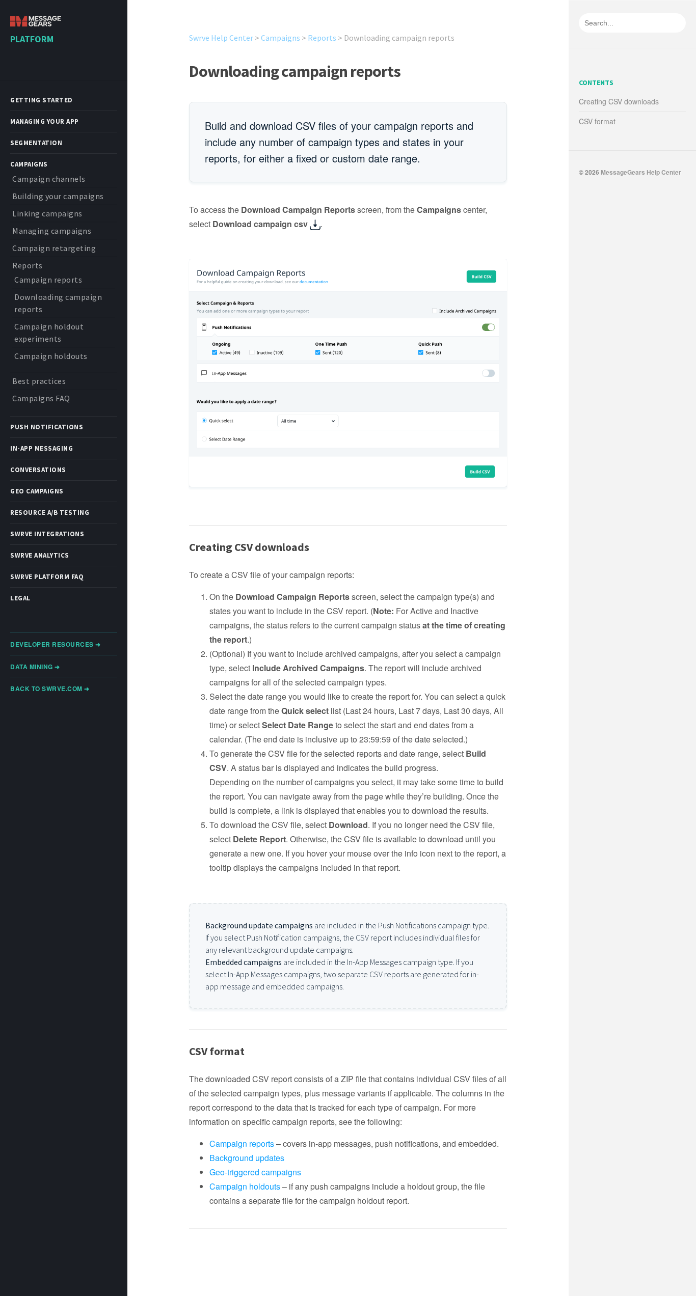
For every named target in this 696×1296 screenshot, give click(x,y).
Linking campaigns (47, 213)
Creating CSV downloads (619, 101)
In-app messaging (41, 448)
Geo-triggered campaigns (255, 1172)
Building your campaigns (58, 196)
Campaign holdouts (51, 356)
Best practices (39, 381)
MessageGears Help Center (641, 172)
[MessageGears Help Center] (35, 22)
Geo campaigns (37, 491)
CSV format (597, 121)
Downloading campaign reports (294, 71)
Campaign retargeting (54, 248)
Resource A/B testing (49, 512)
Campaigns (29, 164)
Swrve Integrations (47, 534)
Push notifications (46, 427)
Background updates (246, 1158)
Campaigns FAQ (41, 398)
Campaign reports (48, 279)
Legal (20, 598)
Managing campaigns (51, 231)
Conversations (38, 469)
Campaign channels (49, 179)
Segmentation (36, 143)
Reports (27, 265)
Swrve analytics (39, 555)
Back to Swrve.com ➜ (50, 688)
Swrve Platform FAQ (47, 576)
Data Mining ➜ (35, 666)
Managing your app (44, 121)
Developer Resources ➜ (55, 644)
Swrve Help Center (221, 38)
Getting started (41, 100)
